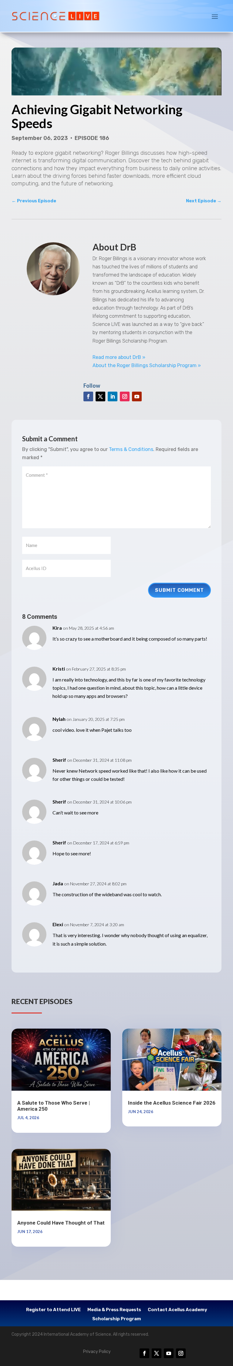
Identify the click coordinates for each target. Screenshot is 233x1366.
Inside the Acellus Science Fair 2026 (171, 1103)
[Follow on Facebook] (88, 396)
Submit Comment (179, 590)
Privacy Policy (97, 1351)
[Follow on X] (100, 396)
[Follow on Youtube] (137, 396)
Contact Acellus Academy (177, 1310)
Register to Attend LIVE (53, 1310)
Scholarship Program (116, 1319)
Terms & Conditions (131, 449)
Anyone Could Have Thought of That (61, 1223)
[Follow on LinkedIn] (112, 396)
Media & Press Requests (114, 1310)
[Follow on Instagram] (125, 396)
